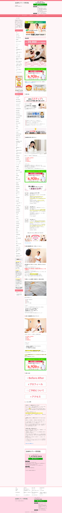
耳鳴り (17, 236)
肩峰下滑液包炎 (18, 99)
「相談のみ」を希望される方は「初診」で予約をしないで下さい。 (19, 65)
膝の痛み (17, 232)
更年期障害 (17, 175)
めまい (17, 195)
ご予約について (18, 67)
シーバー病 (17, 199)
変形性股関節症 (18, 209)
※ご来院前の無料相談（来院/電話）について (19, 294)
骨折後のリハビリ (18, 137)
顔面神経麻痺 (17, 197)
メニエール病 (17, 130)
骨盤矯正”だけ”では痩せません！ (19, 59)
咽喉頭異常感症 (18, 170)
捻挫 (16, 145)
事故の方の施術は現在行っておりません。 (19, 62)
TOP (16, 32)
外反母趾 (17, 218)
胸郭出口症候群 (18, 179)
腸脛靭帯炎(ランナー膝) (18, 148)
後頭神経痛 (17, 184)
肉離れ (17, 177)
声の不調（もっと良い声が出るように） (19, 256)
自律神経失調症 (18, 234)
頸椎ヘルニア (17, 193)
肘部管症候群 (17, 159)
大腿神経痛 (17, 166)
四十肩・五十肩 (18, 247)
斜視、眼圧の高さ (18, 205)
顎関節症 (17, 245)
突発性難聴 (17, 227)
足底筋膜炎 (17, 225)
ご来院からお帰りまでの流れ (19, 53)
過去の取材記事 (18, 492)
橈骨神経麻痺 (17, 188)
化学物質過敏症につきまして (19, 50)
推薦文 (17, 47)
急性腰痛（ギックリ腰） (18, 251)
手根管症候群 (17, 223)
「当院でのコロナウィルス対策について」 (30, 82)
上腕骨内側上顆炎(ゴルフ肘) (19, 151)
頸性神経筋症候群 (18, 108)
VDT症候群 (17, 157)
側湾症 (17, 128)
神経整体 (17, 39)
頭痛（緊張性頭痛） (18, 238)
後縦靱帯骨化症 (18, 117)
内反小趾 (17, 216)
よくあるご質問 (42, 490)
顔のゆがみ (17, 119)
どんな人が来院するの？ (18, 70)
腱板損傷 (17, 139)
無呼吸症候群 (17, 186)
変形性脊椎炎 (17, 112)
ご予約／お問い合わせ (19, 72)
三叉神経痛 (17, 207)
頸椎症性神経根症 (18, 101)
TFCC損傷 (17, 97)
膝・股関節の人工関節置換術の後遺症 (19, 141)
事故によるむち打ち (18, 243)
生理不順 (17, 126)
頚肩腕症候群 (18, 155)
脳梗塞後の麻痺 (18, 135)
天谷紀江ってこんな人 (19, 292)
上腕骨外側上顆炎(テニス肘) (19, 153)
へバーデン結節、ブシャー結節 (19, 203)
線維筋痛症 (17, 121)
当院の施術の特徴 (18, 37)
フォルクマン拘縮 (18, 161)
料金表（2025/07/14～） (24, 15)
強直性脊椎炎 (17, 110)
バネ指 (17, 214)
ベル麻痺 (17, 168)
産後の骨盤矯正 (18, 253)
